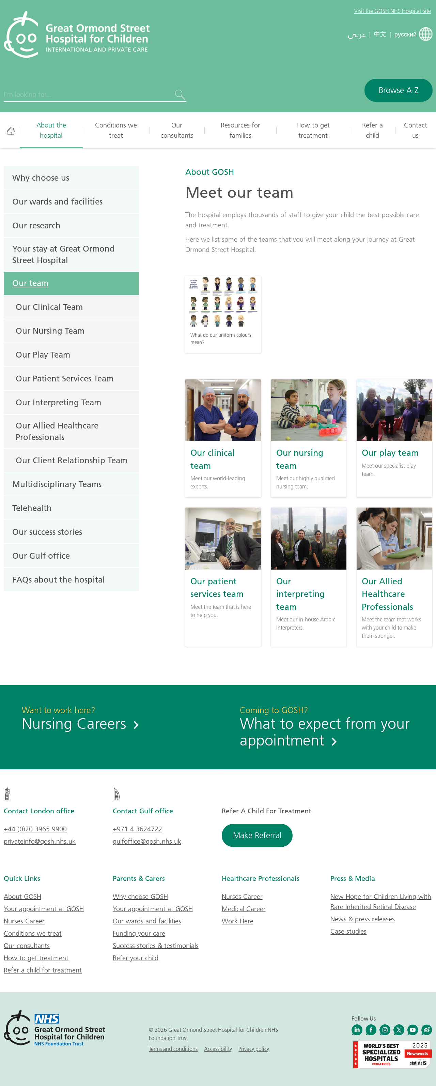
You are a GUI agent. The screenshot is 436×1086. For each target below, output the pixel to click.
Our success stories (47, 532)
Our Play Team (43, 354)
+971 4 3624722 (137, 829)
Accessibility (218, 1048)
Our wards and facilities (57, 201)
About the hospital (51, 130)
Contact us (415, 130)
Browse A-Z (399, 90)
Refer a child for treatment (43, 970)
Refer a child (372, 130)
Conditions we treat (116, 130)
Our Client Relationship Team (71, 460)
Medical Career (244, 909)
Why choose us (40, 177)
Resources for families (240, 130)
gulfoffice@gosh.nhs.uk (147, 841)
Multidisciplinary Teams (57, 484)
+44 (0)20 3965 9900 (35, 829)
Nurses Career (24, 921)
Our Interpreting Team (58, 402)
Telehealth (32, 508)
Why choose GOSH (140, 896)
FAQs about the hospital (58, 579)
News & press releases (362, 919)
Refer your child (135, 958)
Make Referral (257, 835)
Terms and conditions (173, 1048)
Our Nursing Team (50, 331)
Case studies (348, 931)
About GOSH (209, 172)
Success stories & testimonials (156, 945)
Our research (36, 225)
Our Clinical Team (49, 307)
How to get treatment (313, 130)
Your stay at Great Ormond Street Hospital (63, 254)
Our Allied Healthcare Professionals (57, 431)
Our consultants (176, 130)
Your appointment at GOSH (44, 909)
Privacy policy (253, 1048)
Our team (30, 283)
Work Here (237, 921)
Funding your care (139, 933)
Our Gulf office (41, 555)
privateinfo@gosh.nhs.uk (40, 841)
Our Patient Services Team (64, 378)
